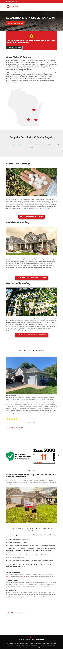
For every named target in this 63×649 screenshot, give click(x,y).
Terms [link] (33, 639)
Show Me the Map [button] (14, 48)
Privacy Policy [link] (40, 639)
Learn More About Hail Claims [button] (31, 217)
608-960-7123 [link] (12, 2)
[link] (6, 7)
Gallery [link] (22, 576)
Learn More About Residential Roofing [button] (31, 277)
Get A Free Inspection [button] (15, 23)
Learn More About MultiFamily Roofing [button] (31, 335)
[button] (55, 7)
